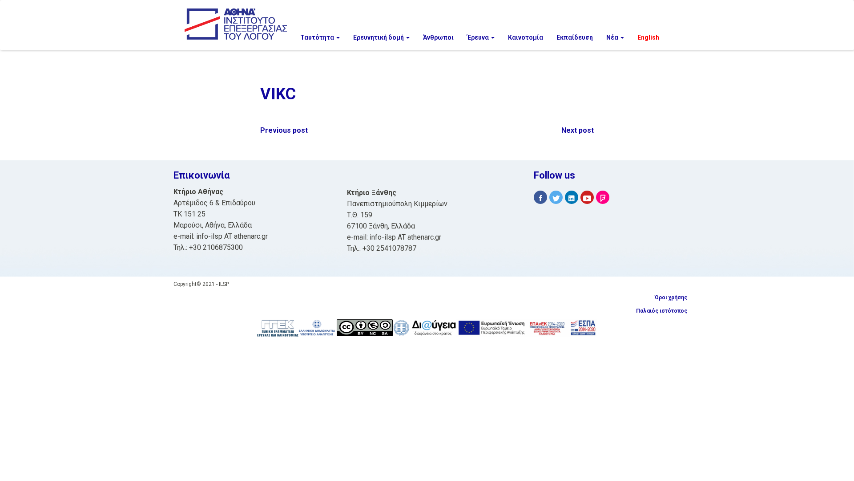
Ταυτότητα (317, 37)
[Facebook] (540, 197)
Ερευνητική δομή (379, 37)
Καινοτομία (525, 37)
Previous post (284, 130)
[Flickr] (602, 197)
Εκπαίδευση (574, 37)
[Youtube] (587, 197)
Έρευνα (478, 37)
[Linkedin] (571, 197)
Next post (577, 130)
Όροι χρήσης (671, 297)
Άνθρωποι (438, 37)
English (648, 37)
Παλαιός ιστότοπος (661, 311)
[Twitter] (556, 197)
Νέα (613, 37)
